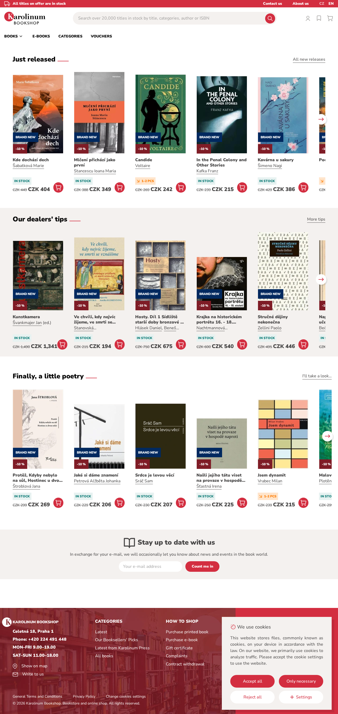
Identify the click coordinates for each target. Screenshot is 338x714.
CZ (321, 3)
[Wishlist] (319, 18)
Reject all (252, 697)
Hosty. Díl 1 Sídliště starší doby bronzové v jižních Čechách (159, 319)
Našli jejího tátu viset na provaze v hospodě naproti (219, 478)
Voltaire (142, 166)
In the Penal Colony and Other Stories (221, 162)
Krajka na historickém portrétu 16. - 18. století (219, 319)
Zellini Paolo (269, 328)
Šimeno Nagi (270, 166)
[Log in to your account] (308, 18)
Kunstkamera (26, 317)
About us (301, 3)
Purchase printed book (187, 632)
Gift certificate (179, 648)
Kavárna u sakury (276, 160)
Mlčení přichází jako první (94, 162)
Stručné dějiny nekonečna (273, 319)
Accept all (252, 681)
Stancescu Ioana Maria (95, 171)
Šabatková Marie (28, 166)
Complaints (176, 656)
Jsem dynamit (272, 475)
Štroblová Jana (26, 486)
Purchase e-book (182, 640)
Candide (143, 160)
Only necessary (301, 681)
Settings (304, 697)
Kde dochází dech (31, 160)
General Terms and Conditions (37, 696)
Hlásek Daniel (148, 328)
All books (104, 656)
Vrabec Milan (270, 481)
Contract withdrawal (185, 664)
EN (331, 3)
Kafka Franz (207, 171)
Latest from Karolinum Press (122, 648)
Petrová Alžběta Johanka (97, 481)
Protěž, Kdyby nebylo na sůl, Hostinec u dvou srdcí (37, 478)
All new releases (309, 59)
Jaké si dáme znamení (96, 475)
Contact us (272, 3)
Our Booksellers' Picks (116, 640)
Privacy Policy (84, 696)
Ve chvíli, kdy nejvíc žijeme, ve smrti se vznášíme (94, 319)
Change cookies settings (126, 696)
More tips (316, 219)
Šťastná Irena (209, 486)
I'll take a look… (317, 376)
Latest (101, 632)
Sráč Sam (144, 481)
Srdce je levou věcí (154, 475)
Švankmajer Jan (27, 323)
